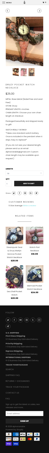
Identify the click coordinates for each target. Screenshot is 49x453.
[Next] (39, 11)
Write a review (29, 205)
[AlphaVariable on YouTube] (21, 320)
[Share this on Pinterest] (25, 193)
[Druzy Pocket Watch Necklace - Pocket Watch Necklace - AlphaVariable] (24, 41)
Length (9, 169)
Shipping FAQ (13, 375)
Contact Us (12, 392)
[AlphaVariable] (24, 2)
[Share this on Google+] (30, 193)
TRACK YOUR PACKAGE (17, 387)
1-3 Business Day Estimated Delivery (21, 346)
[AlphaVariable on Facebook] (15, 320)
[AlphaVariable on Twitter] (8, 320)
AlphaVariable (18, 426)
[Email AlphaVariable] (8, 326)
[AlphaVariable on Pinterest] (27, 320)
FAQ (8, 398)
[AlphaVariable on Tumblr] (33, 320)
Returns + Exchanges (18, 381)
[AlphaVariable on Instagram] (40, 320)
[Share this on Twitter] (13, 193)
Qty (7, 179)
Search (10, 369)
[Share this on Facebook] (19, 193)
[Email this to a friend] (36, 193)
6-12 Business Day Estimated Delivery (22, 360)
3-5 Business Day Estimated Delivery (22, 339)
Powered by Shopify (14, 429)
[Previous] (8, 11)
